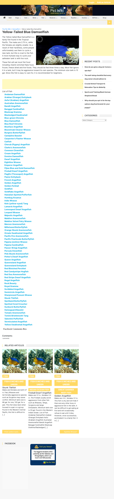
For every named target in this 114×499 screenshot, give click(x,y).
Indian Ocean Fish (39, 390)
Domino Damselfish (13, 156)
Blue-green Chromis (14, 118)
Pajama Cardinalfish (13, 245)
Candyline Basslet (13, 135)
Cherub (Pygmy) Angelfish (17, 144)
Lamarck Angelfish (13, 206)
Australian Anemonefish (16, 103)
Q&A (10, 18)
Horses (63, 18)
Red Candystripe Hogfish (16, 271)
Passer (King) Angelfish (15, 248)
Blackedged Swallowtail (15, 115)
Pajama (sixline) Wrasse (15, 242)
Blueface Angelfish (13, 127)
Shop (104, 18)
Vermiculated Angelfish (15, 321)
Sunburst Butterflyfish (15, 307)
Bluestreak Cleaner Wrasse (17, 130)
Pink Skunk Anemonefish (16, 254)
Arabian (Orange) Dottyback (17, 97)
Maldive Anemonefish (14, 218)
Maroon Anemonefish (14, 224)
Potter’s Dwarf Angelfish (16, 256)
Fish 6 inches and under (14, 383)
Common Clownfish (13, 150)
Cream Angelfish (12, 153)
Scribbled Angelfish (13, 289)
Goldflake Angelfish (13, 192)
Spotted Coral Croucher (15, 304)
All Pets (94, 18)
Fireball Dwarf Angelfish (16, 171)
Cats (25, 18)
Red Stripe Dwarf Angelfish (17, 277)
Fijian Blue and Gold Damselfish (19, 168)
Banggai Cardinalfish (14, 109)
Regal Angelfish (12, 280)
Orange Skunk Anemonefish (18, 230)
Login (92, 2)
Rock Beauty (10, 283)
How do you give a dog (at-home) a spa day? (98, 68)
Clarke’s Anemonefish (15, 147)
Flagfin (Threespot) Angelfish (18, 174)
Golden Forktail (11, 186)
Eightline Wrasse (12, 162)
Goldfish (8, 189)
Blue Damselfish (12, 121)
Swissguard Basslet (13, 310)
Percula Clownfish (13, 251)
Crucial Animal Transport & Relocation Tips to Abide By (95, 85)
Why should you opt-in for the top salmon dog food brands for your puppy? (97, 103)
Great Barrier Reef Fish (66, 391)
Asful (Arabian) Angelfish (16, 100)
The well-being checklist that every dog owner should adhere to (98, 77)
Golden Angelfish (12, 183)
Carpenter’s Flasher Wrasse (17, 138)
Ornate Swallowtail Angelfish (18, 233)
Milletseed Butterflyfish (15, 227)
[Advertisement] (42, 84)
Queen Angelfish (12, 259)
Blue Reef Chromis (13, 124)
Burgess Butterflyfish (14, 132)
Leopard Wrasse (12, 212)
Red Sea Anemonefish (15, 274)
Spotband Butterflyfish (15, 301)
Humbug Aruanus (12, 197)
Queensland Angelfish (15, 262)
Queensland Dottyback (15, 265)
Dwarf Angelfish (12, 159)
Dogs (17, 18)
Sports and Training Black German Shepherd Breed (98, 94)
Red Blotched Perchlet (15, 268)
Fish (43, 18)
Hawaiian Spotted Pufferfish (18, 195)
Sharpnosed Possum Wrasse (18, 295)
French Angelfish (12, 180)
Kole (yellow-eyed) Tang (16, 203)
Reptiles (74, 18)
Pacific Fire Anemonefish (16, 236)
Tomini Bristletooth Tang (16, 316)
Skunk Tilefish (11, 298)
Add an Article (104, 2)
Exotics (84, 18)
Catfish (7, 141)
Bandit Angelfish (12, 106)
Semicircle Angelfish (14, 292)
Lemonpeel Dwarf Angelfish (17, 209)
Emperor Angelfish (13, 165)
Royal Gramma (11, 286)
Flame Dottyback (12, 177)
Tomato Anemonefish (14, 313)
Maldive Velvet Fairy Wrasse (18, 221)
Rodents (52, 18)
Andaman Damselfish (14, 94)
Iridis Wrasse (10, 200)
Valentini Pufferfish (13, 319)
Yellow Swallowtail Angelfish (18, 324)
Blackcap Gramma (13, 112)
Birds (34, 18)
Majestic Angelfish (13, 215)
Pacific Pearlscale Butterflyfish (19, 239)
